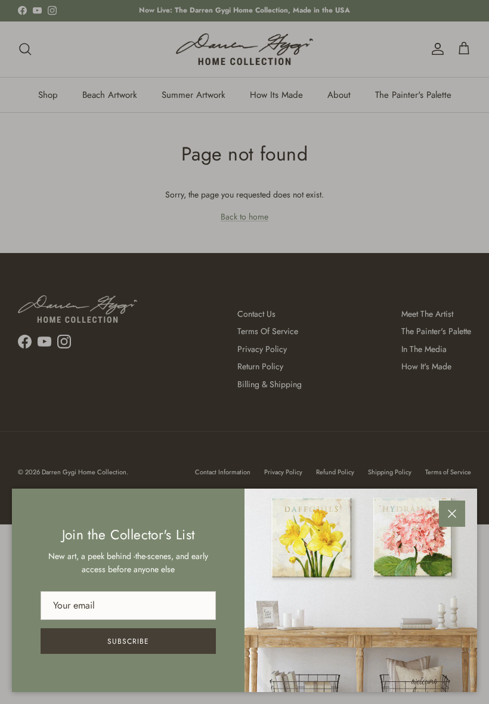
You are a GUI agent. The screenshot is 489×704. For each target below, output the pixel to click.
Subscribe (128, 641)
